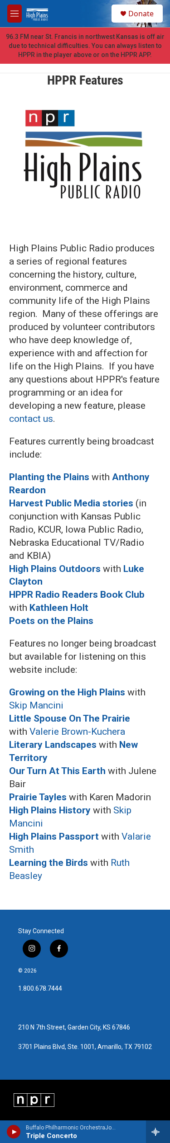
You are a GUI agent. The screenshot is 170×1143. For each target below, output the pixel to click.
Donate (141, 13)
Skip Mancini (36, 705)
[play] (13, 1131)
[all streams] (158, 1131)
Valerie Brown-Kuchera (78, 731)
